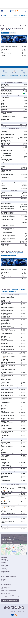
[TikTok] (23, 607)
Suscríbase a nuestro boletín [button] (10, 600)
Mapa (13, 539)
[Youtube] (16, 607)
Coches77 (3, 578)
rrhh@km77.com (4, 572)
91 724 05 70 (11, 541)
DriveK (2, 580)
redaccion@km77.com (5, 560)
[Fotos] (3, 25)
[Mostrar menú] (2, 11)
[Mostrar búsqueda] (25, 11)
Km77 (14, 11)
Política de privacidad (5, 588)
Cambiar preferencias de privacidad (8, 590)
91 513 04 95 (9, 542)
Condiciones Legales (5, 587)
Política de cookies (5, 586)
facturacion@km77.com (6, 569)
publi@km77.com (4, 565)
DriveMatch (3, 579)
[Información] (0, 25)
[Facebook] (5, 607)
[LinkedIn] (12, 607)
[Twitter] (8, 607)
